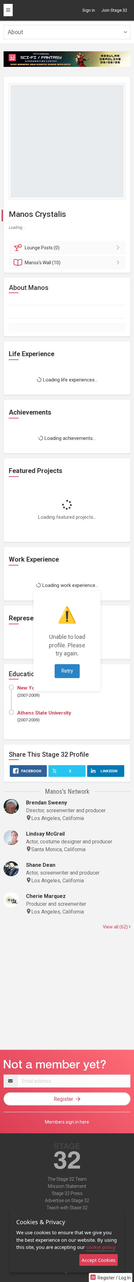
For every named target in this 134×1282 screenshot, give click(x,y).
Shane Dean (40, 865)
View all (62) (116, 926)
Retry (67, 671)
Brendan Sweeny (46, 803)
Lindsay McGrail (45, 834)
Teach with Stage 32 (67, 1207)
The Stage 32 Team (67, 1179)
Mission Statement (67, 1186)
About (15, 32)
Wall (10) (42, 262)
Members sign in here (67, 1122)
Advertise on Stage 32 (67, 1200)
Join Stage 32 (114, 10)
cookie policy (100, 1247)
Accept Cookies (98, 1260)
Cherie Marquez (46, 896)
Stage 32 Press (67, 1193)
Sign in (88, 10)
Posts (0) (42, 247)
